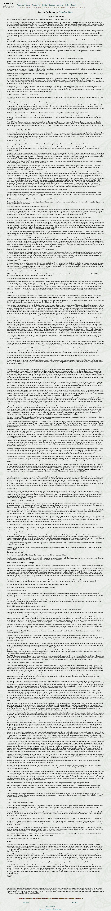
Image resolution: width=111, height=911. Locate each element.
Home (41, 909)
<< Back (26, 902)
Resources (36, 5)
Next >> (75, 902)
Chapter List (57, 909)
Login (44, 5)
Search (73, 5)
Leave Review (50, 907)
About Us (20, 5)
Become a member (56, 5)
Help (67, 5)
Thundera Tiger (66, 12)
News (28, 5)
